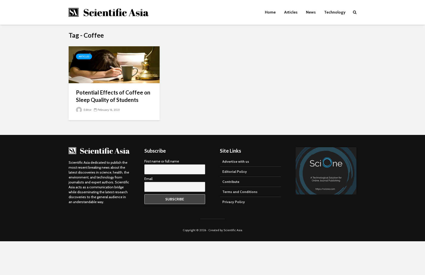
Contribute (230, 181)
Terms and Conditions (240, 192)
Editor (87, 110)
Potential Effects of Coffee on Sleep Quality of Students (113, 96)
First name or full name (161, 161)
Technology (335, 12)
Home (270, 12)
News (311, 12)
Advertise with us (235, 161)
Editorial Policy (234, 171)
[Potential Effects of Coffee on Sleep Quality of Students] (114, 64)
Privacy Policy (233, 202)
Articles (291, 12)
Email (148, 179)
